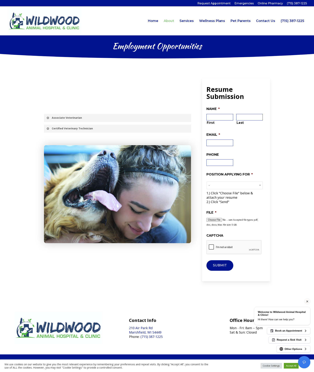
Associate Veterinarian (67, 117)
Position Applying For (229, 174)
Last (240, 122)
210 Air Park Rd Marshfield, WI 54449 (145, 330)
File (211, 212)
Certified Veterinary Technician (72, 128)
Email (213, 135)
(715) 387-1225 (292, 21)
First (211, 122)
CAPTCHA (214, 236)
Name (213, 109)
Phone (212, 155)
